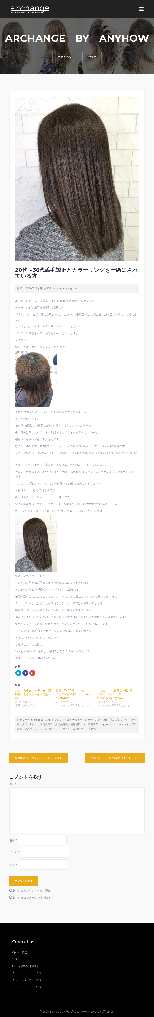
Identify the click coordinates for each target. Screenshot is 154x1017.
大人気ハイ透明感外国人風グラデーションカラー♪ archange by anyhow (114, 694)
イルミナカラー (73, 719)
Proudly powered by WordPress (59, 1011)
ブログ (92, 57)
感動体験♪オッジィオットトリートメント (38, 758)
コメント (14, 783)
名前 (13, 840)
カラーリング (92, 719)
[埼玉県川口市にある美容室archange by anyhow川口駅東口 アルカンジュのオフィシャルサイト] (29, 8)
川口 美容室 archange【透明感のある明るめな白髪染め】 (33, 694)
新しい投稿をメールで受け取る (32, 897)
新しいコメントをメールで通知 (32, 890)
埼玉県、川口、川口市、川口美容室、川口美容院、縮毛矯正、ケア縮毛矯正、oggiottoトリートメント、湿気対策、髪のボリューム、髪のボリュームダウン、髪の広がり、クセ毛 (77, 724)
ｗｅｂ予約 (64, 57)
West (94, 1011)
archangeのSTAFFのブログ (46, 719)
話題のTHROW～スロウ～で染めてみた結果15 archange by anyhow (73, 694)
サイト (13, 864)
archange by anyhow (65, 288)
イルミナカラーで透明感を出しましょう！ (115, 758)
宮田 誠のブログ (113, 719)
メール (14, 852)
